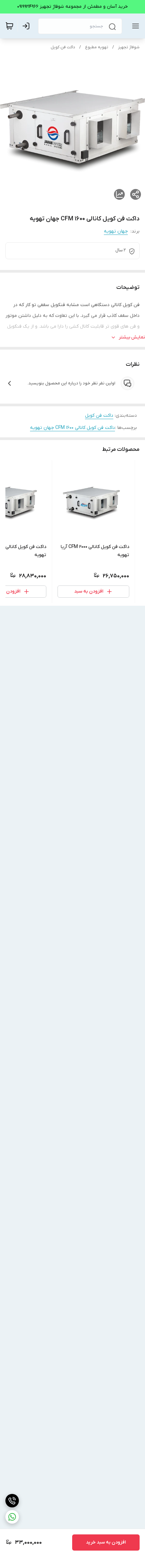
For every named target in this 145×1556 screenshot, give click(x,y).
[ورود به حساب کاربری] (27, 26)
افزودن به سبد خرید (106, 1542)
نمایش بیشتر (132, 337)
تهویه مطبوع (96, 47)
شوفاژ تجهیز (129, 47)
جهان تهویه (116, 231)
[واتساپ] (12, 1517)
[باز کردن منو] (134, 26)
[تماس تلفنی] (12, 1500)
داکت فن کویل (63, 47)
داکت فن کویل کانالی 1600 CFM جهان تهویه (72, 428)
